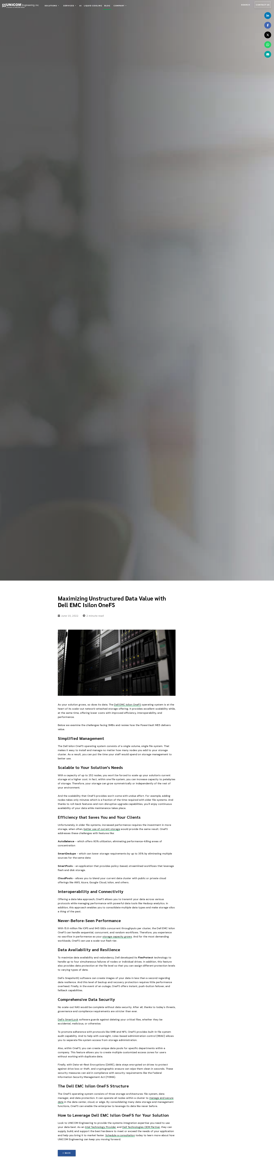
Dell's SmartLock (68, 1019)
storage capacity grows (117, 936)
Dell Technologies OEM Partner (141, 1127)
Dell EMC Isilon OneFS (127, 704)
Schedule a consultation (120, 1135)
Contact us (263, 5)
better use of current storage (102, 829)
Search (245, 5)
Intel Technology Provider (100, 1127)
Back (68, 1153)
